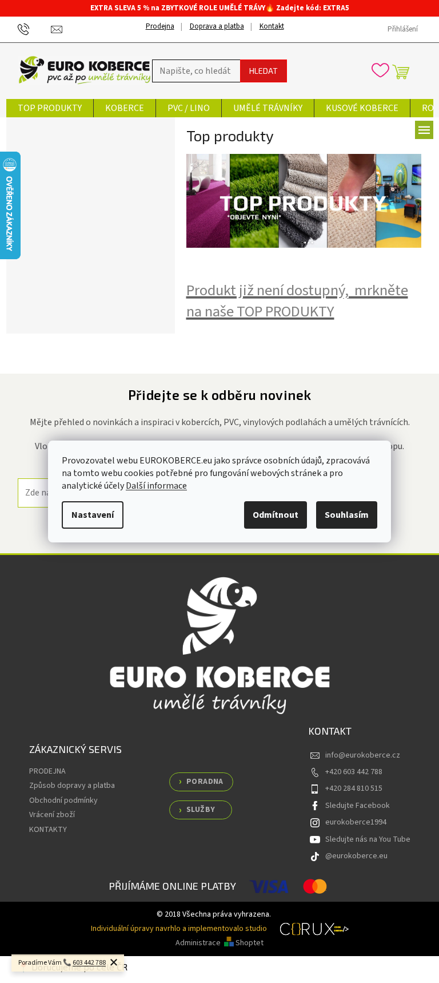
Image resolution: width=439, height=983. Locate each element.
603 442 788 (89, 963)
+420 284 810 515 (353, 788)
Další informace (156, 485)
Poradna (205, 781)
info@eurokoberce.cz (362, 755)
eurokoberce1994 (355, 822)
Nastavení (92, 515)
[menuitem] (49, 108)
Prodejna (160, 26)
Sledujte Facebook (357, 805)
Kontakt (272, 26)
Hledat (263, 71)
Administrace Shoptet (219, 943)
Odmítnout (275, 515)
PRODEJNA (47, 771)
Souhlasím (347, 515)
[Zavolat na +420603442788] (34, 29)
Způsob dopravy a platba (72, 785)
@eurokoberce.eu (356, 856)
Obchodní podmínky (63, 800)
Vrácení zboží (52, 815)
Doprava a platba (217, 26)
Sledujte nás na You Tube (367, 839)
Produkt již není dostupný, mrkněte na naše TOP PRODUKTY (297, 301)
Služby (200, 809)
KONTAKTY (48, 829)
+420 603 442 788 (353, 772)
